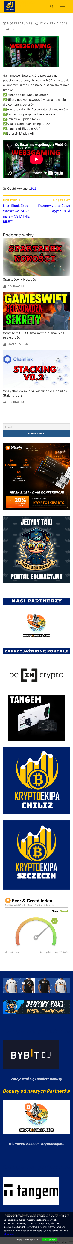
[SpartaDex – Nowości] (36, 257)
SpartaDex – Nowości (20, 279)
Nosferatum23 (19, 23)
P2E (13, 29)
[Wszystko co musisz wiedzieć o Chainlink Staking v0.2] (36, 369)
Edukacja (15, 286)
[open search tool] (52, 6)
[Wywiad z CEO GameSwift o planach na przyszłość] (36, 311)
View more (9, 1234)
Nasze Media (18, 344)
